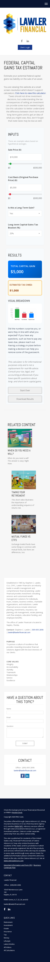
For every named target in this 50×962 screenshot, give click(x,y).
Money (6, 938)
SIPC (21, 826)
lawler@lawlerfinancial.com (19, 632)
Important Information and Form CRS (18, 865)
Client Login (25, 47)
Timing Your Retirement (18, 494)
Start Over (25, 390)
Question (10, 726)
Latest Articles (9, 944)
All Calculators (9, 950)
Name (9, 709)
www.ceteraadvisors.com (13, 860)
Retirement (8, 922)
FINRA (16, 826)
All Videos (7, 947)
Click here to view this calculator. (30, 93)
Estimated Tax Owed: (21, 284)
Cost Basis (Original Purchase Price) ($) (23, 179)
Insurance (8, 931)
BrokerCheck (17, 812)
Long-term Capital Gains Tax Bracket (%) (23, 226)
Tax (5, 935)
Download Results (25, 399)
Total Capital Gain (23, 266)
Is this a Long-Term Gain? (21, 207)
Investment (8, 925)
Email (9, 717)
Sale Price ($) (14, 149)
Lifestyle (7, 941)
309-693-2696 (37, 629)
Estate (6, 928)
